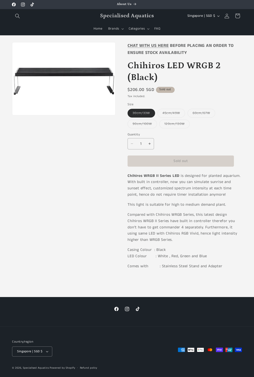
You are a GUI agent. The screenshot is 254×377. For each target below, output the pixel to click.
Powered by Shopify (62, 368)
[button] (17, 16)
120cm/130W (177, 124)
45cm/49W (174, 113)
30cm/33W (144, 113)
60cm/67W (204, 113)
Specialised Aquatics (36, 368)
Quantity (134, 134)
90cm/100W (145, 124)
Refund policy (88, 368)
